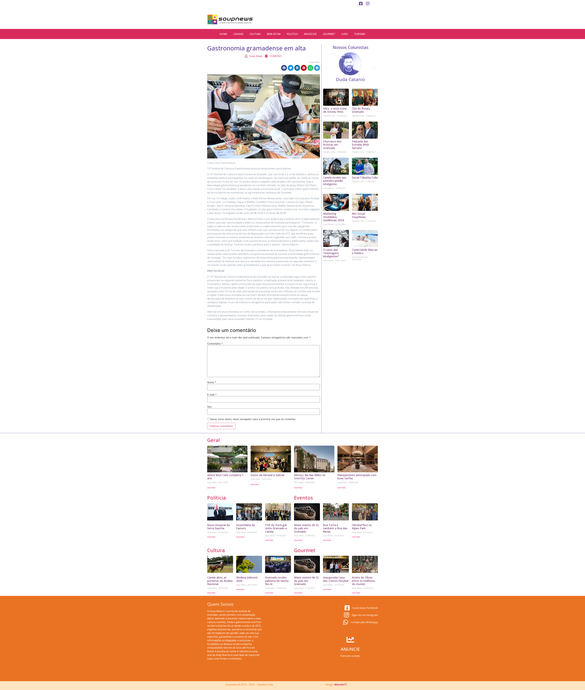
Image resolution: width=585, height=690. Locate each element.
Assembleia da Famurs (245, 526)
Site (209, 407)
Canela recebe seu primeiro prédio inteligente (334, 181)
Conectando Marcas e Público (365, 251)
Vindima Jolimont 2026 (247, 579)
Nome (211, 382)
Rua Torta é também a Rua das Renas (335, 528)
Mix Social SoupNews (359, 215)
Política (292, 34)
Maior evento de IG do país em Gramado (306, 528)
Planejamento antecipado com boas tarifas (357, 476)
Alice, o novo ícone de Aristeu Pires (335, 110)
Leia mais (211, 487)
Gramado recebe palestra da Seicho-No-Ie (277, 581)
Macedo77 (340, 684)
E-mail (211, 394)
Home (223, 34)
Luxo (344, 34)
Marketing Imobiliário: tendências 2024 (333, 217)
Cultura (255, 34)
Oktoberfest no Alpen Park (362, 526)
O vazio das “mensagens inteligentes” (331, 253)
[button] (284, 68)
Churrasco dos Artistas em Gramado (332, 145)
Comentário (215, 343)
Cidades (238, 34)
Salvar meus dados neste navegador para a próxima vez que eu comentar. (253, 419)
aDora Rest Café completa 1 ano (225, 476)
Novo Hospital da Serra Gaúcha (218, 526)
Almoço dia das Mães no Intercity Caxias (309, 476)
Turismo (359, 34)
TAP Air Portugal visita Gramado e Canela (276, 528)
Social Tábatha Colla (365, 177)
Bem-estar (274, 34)
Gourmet (329, 34)
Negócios (310, 34)
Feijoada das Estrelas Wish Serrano (360, 145)
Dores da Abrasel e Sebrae (267, 475)
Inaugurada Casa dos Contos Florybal (335, 579)
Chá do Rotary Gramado (361, 110)
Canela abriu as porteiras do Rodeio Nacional (220, 581)
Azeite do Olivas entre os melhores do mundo (363, 581)
